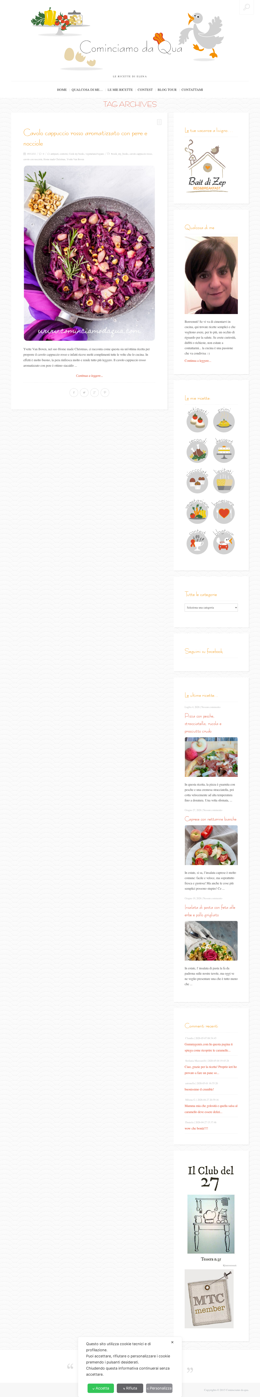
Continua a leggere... (89, 375)
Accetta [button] (102, 1388)
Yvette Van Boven (75, 159)
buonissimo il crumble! (199, 1089)
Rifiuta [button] (131, 1388)
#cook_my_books (119, 153)
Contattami (192, 89)
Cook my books (76, 153)
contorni (64, 153)
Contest (145, 89)
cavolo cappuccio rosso (141, 153)
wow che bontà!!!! (196, 1128)
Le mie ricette (120, 89)
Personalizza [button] (161, 1388)
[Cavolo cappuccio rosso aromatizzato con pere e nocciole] (89, 253)
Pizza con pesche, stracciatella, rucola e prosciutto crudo (203, 723)
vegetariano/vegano (95, 153)
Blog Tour (167, 89)
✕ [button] (172, 1342)
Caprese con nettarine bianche (210, 818)
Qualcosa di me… (87, 89)
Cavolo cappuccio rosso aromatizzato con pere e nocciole (85, 137)
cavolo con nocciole (32, 159)
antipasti (54, 153)
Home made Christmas (54, 159)
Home (62, 89)
